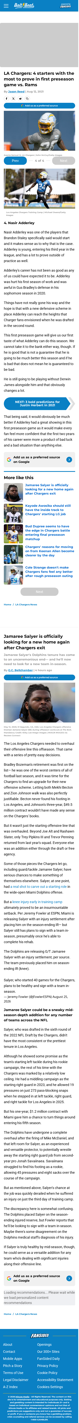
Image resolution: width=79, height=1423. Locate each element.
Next (63, 161)
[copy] (27, 98)
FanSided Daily (48, 1359)
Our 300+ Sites (48, 1352)
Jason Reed (16, 91)
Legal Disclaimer (15, 1380)
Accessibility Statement (55, 1380)
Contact (9, 1352)
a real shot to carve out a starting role (38, 887)
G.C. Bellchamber (20, 670)
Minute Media (22, 1397)
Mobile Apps (12, 1359)
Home (7, 604)
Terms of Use (13, 1373)
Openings (44, 1345)
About (7, 1345)
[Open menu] (6, 5)
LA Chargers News (26, 604)
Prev (15, 161)
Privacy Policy (47, 1366)
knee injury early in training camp (37, 902)
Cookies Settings (50, 1387)
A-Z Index (10, 1387)
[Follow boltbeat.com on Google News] (69, 460)
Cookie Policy (47, 1373)
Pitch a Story (12, 1366)
